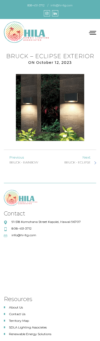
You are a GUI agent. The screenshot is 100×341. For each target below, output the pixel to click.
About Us (16, 307)
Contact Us (17, 314)
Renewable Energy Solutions (30, 334)
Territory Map (19, 321)
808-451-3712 (36, 5)
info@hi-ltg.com (62, 5)
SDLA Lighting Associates (28, 327)
